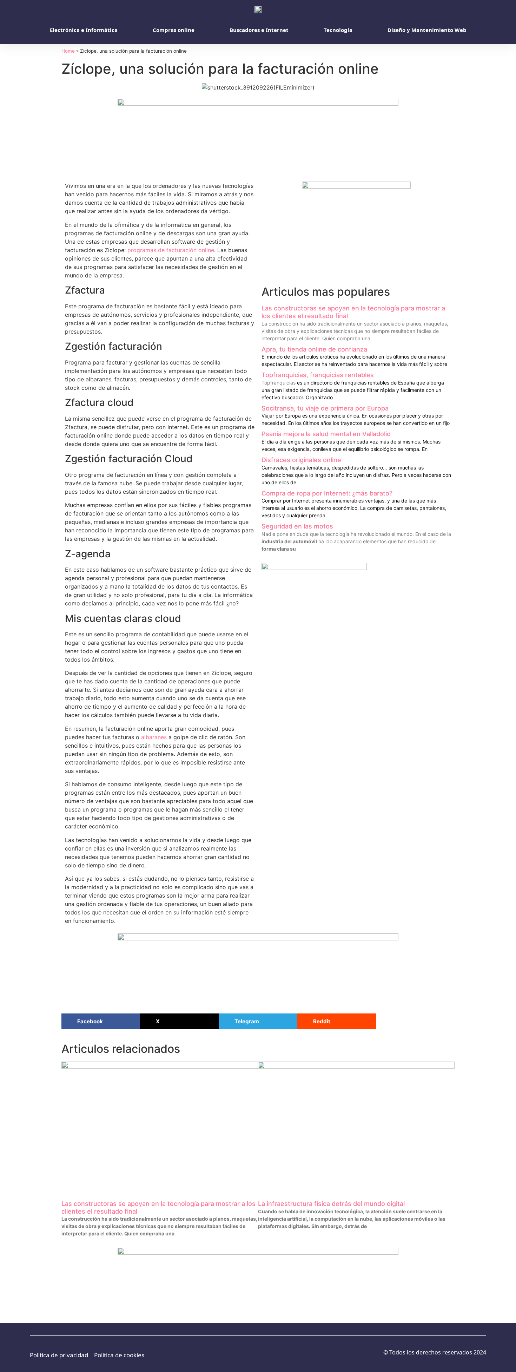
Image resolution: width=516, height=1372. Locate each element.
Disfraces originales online (301, 460)
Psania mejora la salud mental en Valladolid (326, 434)
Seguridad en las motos (297, 526)
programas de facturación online (170, 250)
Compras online (173, 29)
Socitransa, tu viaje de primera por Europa (325, 408)
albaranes (154, 737)
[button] (100, 1021)
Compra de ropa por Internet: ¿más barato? (327, 493)
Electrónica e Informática (84, 29)
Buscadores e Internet (259, 29)
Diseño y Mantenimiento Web (427, 29)
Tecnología (338, 29)
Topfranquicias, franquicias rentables (318, 375)
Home (68, 51)
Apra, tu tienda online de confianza (314, 349)
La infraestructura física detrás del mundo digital (331, 1203)
